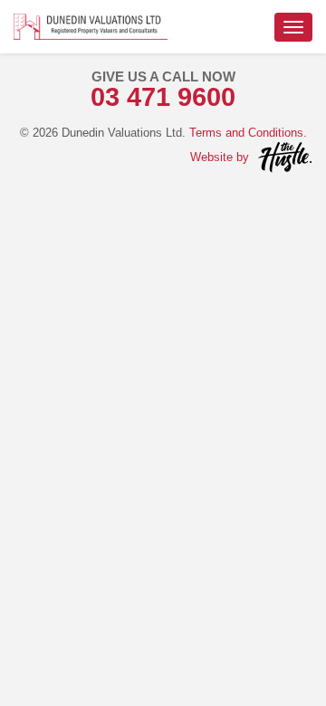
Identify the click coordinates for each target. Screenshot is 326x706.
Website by (219, 157)
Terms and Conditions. (248, 132)
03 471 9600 (163, 96)
